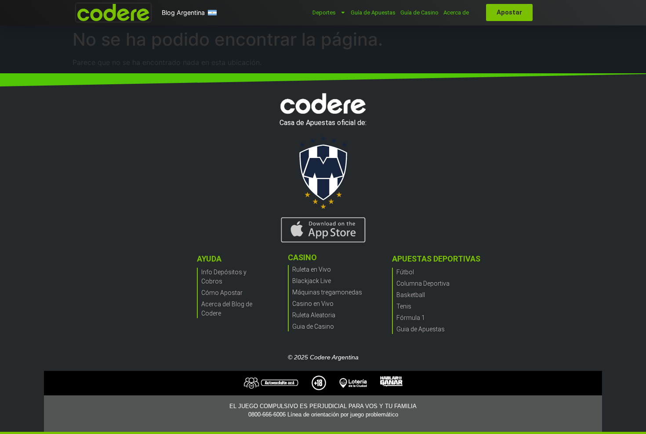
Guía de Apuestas (373, 12)
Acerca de (456, 12)
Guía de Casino (419, 12)
